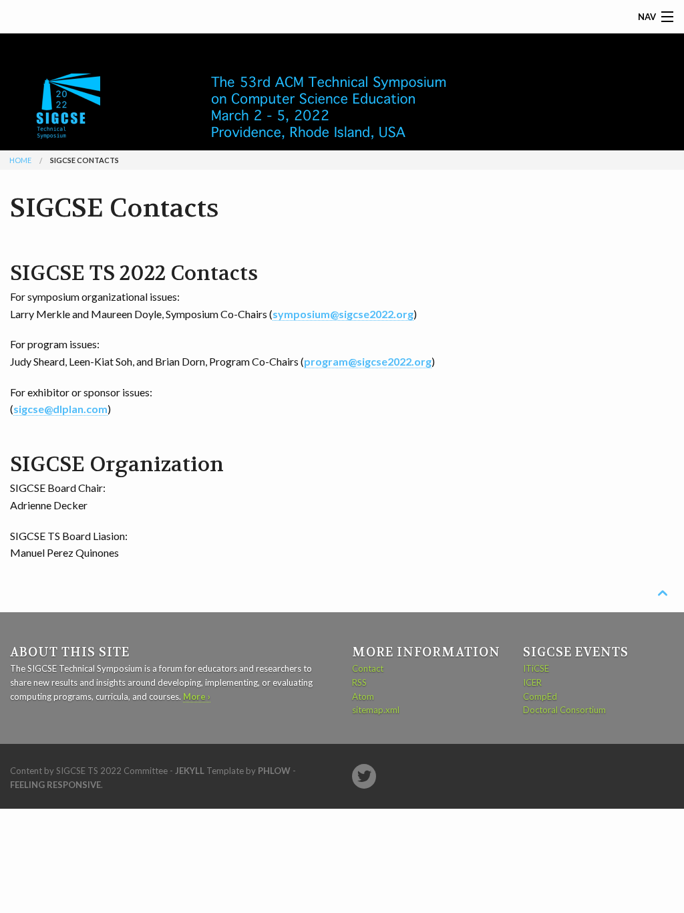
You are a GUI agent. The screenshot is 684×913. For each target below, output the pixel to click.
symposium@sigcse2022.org (343, 313)
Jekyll (189, 770)
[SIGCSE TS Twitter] (364, 776)
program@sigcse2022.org (368, 361)
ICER (532, 682)
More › (196, 696)
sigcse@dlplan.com (60, 408)
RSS (359, 682)
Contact (367, 668)
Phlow (274, 770)
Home (20, 160)
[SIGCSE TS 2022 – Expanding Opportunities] (244, 85)
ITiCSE (536, 668)
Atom (363, 696)
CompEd (540, 696)
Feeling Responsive (55, 784)
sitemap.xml (375, 709)
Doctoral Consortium (564, 709)
